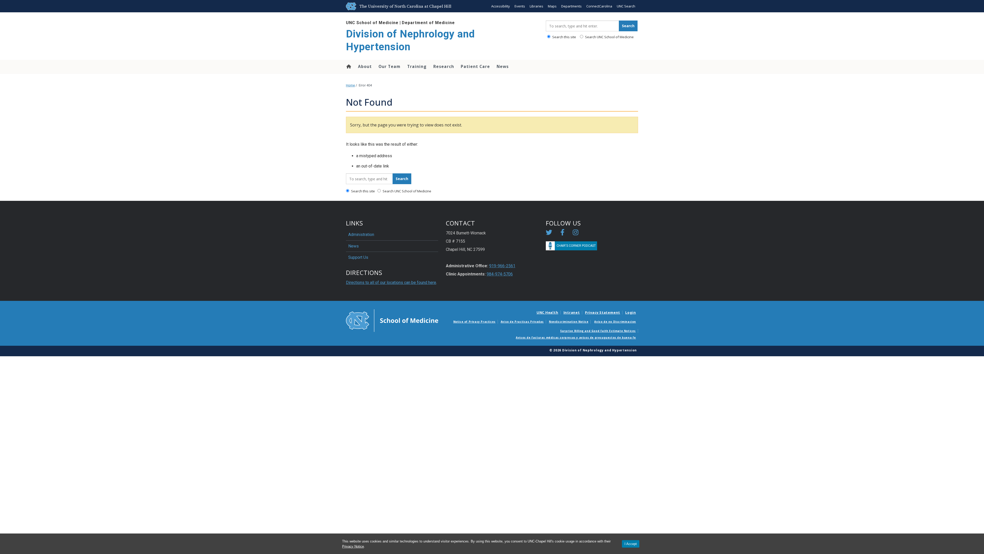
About (365, 66)
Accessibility (500, 6)
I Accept (630, 544)
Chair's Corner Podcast (576, 246)
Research (443, 66)
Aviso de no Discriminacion (615, 321)
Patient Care (475, 66)
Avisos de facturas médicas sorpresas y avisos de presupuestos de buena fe (576, 337)
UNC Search (626, 6)
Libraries (536, 6)
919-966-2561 (502, 265)
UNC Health (547, 312)
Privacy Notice (353, 546)
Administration (361, 234)
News (503, 66)
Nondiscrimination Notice (568, 321)
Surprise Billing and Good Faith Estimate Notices (598, 331)
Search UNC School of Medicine (609, 37)
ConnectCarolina (599, 6)
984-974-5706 (500, 274)
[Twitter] (549, 233)
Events (520, 6)
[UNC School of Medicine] (392, 320)
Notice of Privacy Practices (474, 321)
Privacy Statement (602, 312)
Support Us (358, 257)
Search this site (563, 37)
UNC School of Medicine (372, 22)
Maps (552, 6)
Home (348, 66)
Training (417, 66)
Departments (571, 6)
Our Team (389, 66)
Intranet (571, 312)
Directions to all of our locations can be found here (391, 282)
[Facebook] (562, 233)
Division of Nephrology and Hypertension (410, 40)
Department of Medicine (428, 22)
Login (630, 312)
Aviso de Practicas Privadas (522, 321)
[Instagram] (575, 233)
